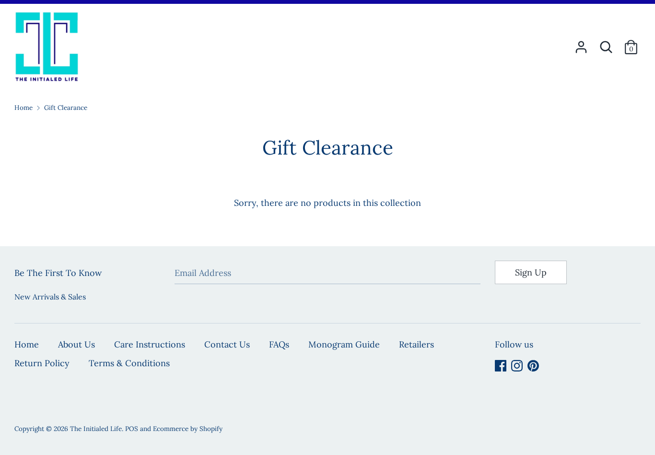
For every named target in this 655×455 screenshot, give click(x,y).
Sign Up (531, 272)
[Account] (581, 43)
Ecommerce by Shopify (187, 428)
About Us (76, 344)
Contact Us (227, 344)
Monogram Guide (344, 344)
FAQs (279, 344)
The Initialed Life (96, 428)
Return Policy (42, 363)
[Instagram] (517, 365)
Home (26, 344)
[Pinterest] (533, 365)
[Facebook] (500, 365)
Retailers (416, 344)
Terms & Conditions (129, 363)
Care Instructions (149, 344)
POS (131, 428)
